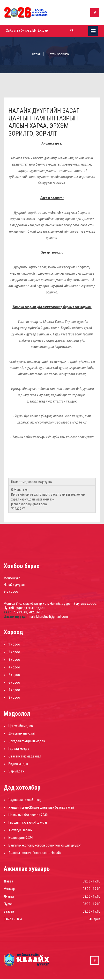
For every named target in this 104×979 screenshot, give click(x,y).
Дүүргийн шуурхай (22, 733)
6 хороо (14, 682)
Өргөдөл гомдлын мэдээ (26, 741)
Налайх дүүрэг (14, 585)
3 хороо (14, 659)
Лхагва (9, 896)
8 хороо (14, 697)
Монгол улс (12, 578)
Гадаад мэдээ (18, 748)
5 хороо (14, 675)
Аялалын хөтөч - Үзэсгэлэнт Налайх (34, 853)
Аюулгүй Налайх (20, 830)
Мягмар (9, 889)
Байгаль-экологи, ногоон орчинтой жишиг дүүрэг (44, 845)
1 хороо (14, 644)
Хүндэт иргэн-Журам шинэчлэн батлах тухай (41, 807)
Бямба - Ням (13, 919)
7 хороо (14, 690)
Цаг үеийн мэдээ (20, 726)
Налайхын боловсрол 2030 (28, 815)
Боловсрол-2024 (20, 837)
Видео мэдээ (18, 764)
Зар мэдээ (16, 771)
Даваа (8, 881)
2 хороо (14, 652)
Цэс (93, 31)
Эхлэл (36, 54)
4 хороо (14, 667)
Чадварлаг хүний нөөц (24, 800)
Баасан (9, 911)
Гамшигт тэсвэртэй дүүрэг (27, 822)
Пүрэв (8, 904)
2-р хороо (11, 591)
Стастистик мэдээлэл (24, 756)
